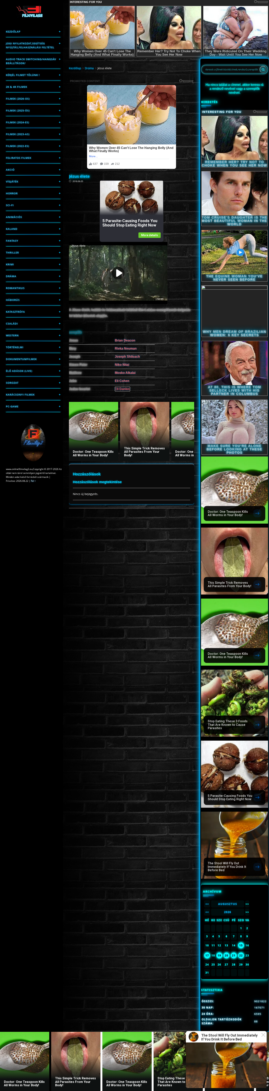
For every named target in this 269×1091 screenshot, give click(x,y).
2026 (227, 912)
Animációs (14, 217)
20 (226, 955)
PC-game (12, 406)
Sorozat (12, 383)
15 (241, 945)
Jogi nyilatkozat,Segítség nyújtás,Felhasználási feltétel (30, 45)
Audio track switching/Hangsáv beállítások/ (31, 61)
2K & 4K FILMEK (16, 87)
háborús (13, 300)
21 (234, 955)
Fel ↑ (33, 481)
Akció (10, 169)
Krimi (10, 264)
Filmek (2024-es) (17, 122)
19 (219, 955)
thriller (12, 252)
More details (149, 235)
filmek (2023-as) (18, 134)
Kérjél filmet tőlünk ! (23, 75)
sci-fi (10, 205)
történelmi (14, 347)
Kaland (12, 229)
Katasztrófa (15, 311)
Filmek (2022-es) (17, 146)
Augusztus (227, 904)
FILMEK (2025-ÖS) (18, 110)
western (12, 335)
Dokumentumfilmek (21, 359)
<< (207, 904)
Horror (12, 193)
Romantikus (15, 288)
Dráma (11, 276)
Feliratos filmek (18, 158)
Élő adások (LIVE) (19, 371)
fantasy (12, 240)
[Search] (263, 69)
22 (241, 955)
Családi (12, 323)
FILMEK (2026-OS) (18, 98)
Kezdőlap (13, 31)
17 (207, 955)
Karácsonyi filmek (20, 394)
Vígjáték (12, 181)
